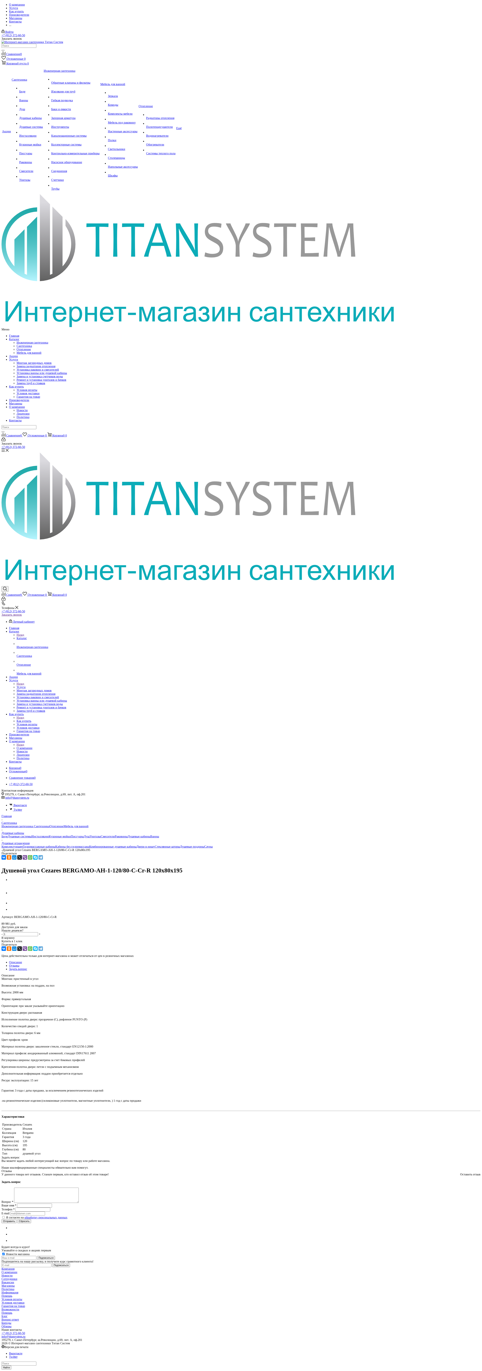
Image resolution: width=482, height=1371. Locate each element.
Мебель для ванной (29, 352)
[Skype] (35, 857)
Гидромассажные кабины (39, 846)
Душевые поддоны (192, 846)
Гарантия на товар (28, 396)
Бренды (6, 1323)
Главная (14, 335)
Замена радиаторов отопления (36, 366)
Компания (8, 1268)
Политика (23, 417)
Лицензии (23, 413)
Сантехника (24, 346)
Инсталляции (40, 836)
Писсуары (77, 836)
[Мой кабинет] (3, 440)
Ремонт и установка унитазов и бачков (41, 379)
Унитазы (95, 836)
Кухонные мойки (60, 836)
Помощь (7, 1295)
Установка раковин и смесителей (38, 369)
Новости (22, 410)
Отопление (24, 349)
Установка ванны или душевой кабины (42, 373)
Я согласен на (36, 1217)
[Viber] (25, 857)
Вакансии (8, 1282)
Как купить (16, 386)
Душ (87, 836)
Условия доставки (28, 393)
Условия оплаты (27, 390)
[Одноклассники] (9, 857)
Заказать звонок (12, 614)
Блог (5, 1316)
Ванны (154, 836)
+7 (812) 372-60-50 (13, 35)
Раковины (121, 836)
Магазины (15, 403)
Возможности (10, 1309)
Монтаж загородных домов (34, 362)
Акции (13, 356)
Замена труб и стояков (31, 383)
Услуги (13, 359)
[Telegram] (40, 857)
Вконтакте (20, 805)
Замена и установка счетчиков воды (40, 376)
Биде (5, 836)
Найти (6, 1367)
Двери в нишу (146, 846)
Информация (10, 1292)
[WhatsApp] (30, 857)
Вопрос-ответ (10, 1319)
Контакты (15, 420)
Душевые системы (19, 836)
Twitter (18, 809)
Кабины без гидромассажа (72, 846)
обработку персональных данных (45, 1217)
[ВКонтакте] (4, 857)
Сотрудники (9, 1279)
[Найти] (3, 50)
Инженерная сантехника (32, 342)
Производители (19, 400)
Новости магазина (17, 1254)
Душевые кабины (139, 836)
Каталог (14, 339)
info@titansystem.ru (17, 797)
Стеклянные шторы (167, 846)
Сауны (208, 846)
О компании (17, 406)
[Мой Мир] (14, 857)
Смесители (108, 836)
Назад (20, 634)
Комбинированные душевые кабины (113, 846)
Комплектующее (12, 846)
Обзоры (6, 1326)
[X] (19, 857)
